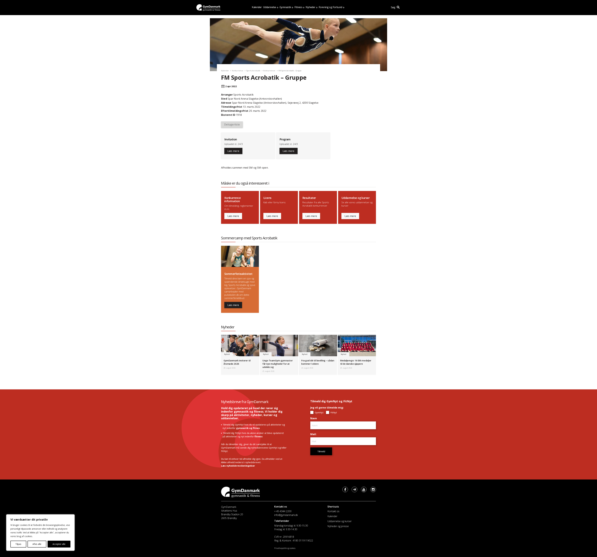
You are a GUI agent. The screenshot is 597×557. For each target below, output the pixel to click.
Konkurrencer (269, 70)
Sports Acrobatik (253, 70)
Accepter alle (59, 544)
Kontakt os (333, 511)
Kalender (257, 7)
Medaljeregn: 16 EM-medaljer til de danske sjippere (355, 362)
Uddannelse (269, 7)
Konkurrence (237, 70)
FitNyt (333, 412)
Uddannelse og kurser (339, 521)
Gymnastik (285, 7)
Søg (393, 7)
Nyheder (310, 7)
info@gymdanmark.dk (286, 515)
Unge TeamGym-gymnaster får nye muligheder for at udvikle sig (277, 364)
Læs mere (233, 151)
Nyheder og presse (338, 526)
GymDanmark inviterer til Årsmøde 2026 (237, 362)
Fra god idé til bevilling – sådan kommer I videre (317, 362)
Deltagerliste (232, 124)
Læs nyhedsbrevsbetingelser (238, 465)
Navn (314, 418)
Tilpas (18, 544)
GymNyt (319, 412)
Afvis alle (36, 544)
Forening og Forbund (330, 7)
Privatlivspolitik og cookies (284, 548)
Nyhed (227, 354)
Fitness (298, 7)
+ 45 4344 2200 (283, 511)
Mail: (314, 434)
